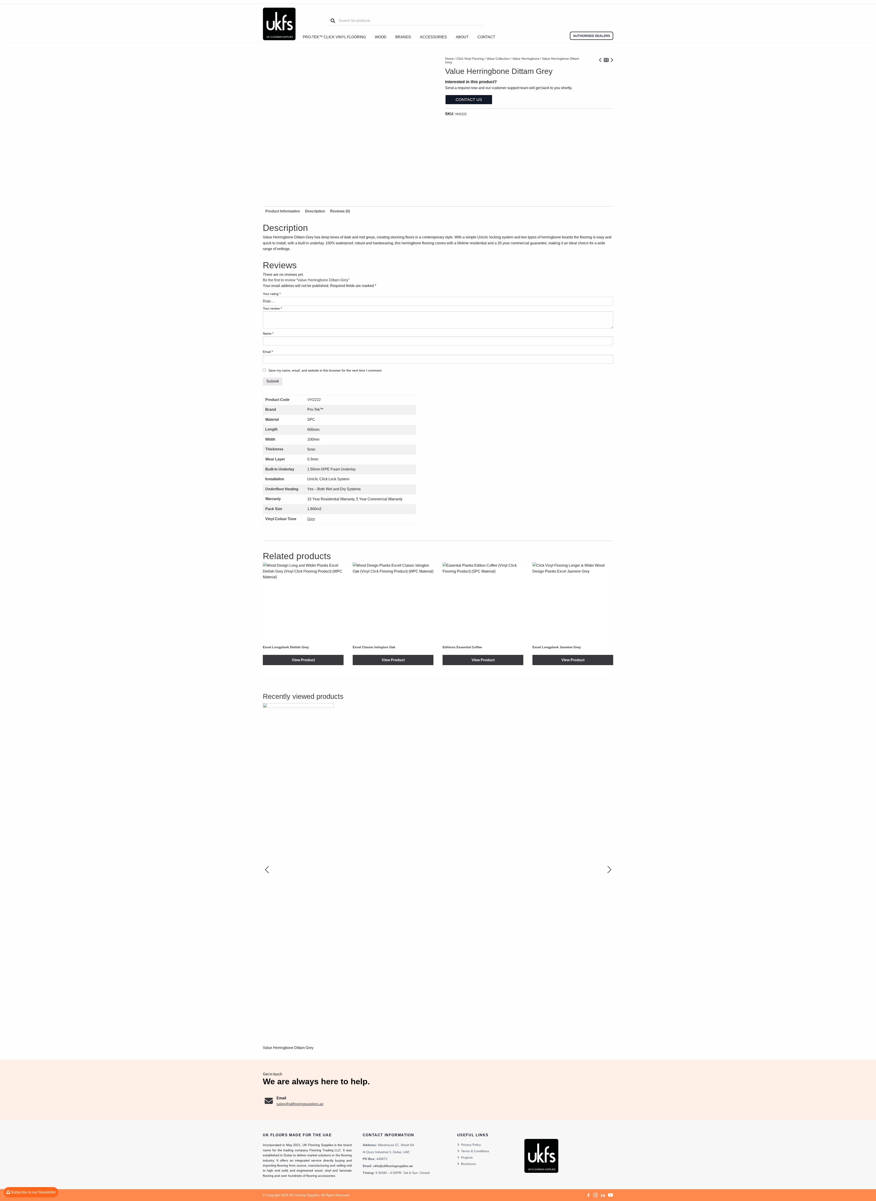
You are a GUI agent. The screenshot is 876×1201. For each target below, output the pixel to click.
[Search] (333, 21)
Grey (311, 519)
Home (449, 58)
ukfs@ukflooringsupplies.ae (393, 1166)
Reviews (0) (340, 211)
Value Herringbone (525, 58)
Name (268, 333)
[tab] (315, 211)
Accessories (433, 37)
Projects (467, 1157)
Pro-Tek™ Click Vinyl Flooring (334, 37)
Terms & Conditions (475, 1151)
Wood (380, 37)
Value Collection (498, 58)
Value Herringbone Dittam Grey (288, 1048)
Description (315, 211)
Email (268, 352)
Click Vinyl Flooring (470, 58)
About (462, 37)
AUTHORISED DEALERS (591, 36)
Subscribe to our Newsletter (33, 1192)
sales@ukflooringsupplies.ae (299, 1104)
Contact (486, 37)
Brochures (468, 1164)
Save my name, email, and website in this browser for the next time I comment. (325, 370)
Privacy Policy (471, 1145)
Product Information (282, 211)
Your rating (272, 294)
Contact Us (469, 99)
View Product (303, 660)
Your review (272, 308)
